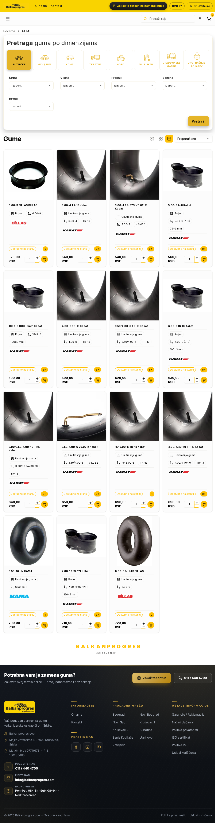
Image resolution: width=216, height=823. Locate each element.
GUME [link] (26, 31)
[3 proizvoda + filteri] (152, 139)
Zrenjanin (119, 745)
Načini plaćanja (182, 722)
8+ (97, 248)
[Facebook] (76, 747)
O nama (41, 6)
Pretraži (198, 121)
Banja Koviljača (123, 737)
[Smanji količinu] (37, 261)
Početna (9, 31)
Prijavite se (201, 6)
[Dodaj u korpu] (44, 259)
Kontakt (56, 6)
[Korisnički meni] (200, 18)
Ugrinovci (146, 737)
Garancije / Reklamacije (188, 714)
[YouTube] (98, 747)
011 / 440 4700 (195, 678)
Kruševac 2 (120, 730)
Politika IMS (180, 745)
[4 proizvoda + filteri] (161, 139)
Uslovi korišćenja (184, 753)
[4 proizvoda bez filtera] (169, 139)
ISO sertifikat (181, 737)
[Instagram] (87, 747)
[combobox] (194, 139)
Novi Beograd (149, 714)
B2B (175, 6)
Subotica (146, 730)
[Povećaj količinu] (37, 257)
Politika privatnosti (185, 730)
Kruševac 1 (147, 722)
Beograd (119, 714)
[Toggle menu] (7, 19)
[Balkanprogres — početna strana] (16, 6)
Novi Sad (119, 722)
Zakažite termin (154, 678)
